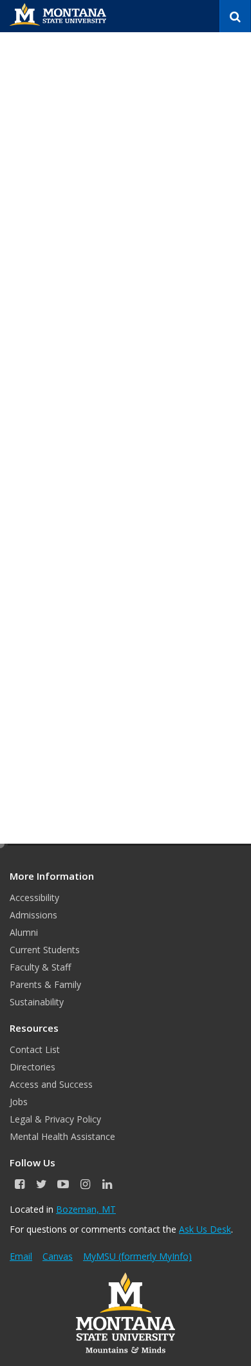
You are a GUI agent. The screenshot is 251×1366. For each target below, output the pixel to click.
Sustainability (37, 1002)
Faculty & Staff (40, 967)
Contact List (35, 1049)
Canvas (57, 1256)
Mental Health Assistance (62, 1136)
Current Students (45, 950)
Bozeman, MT (86, 1209)
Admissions (33, 915)
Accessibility (34, 897)
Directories (32, 1067)
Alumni (24, 932)
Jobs (19, 1102)
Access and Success (51, 1084)
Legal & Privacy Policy (55, 1119)
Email (21, 1256)
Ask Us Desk (205, 1229)
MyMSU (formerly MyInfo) (137, 1256)
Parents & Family (45, 984)
